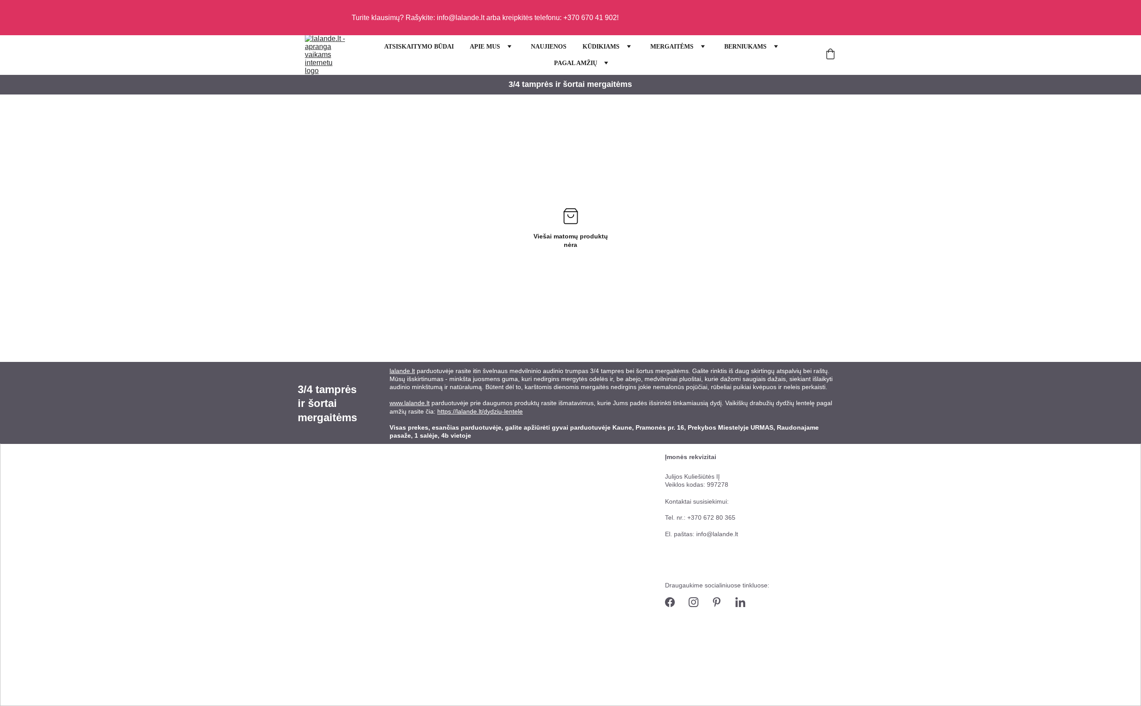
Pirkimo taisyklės (554, 542)
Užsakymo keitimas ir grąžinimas (577, 572)
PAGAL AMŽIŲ (575, 63)
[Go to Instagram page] (693, 602)
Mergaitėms (314, 526)
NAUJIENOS (548, 46)
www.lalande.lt (410, 402)
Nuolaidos (312, 481)
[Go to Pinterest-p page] (717, 602)
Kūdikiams (312, 503)
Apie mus (407, 480)
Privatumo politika (556, 633)
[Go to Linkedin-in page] (740, 602)
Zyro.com (339, 701)
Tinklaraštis (409, 572)
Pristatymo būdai (555, 511)
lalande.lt (402, 370)
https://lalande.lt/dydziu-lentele (480, 411)
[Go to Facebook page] (670, 602)
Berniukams (314, 548)
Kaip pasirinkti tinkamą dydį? (571, 480)
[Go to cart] (830, 55)
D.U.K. (540, 602)
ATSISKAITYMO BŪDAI (419, 46)
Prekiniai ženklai (416, 542)
